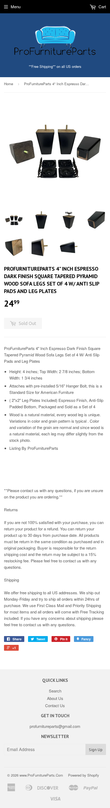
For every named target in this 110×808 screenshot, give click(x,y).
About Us (55, 698)
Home (8, 83)
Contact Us (55, 705)
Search (55, 691)
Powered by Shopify (83, 775)
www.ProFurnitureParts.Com (41, 775)
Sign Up (96, 749)
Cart (101, 6)
